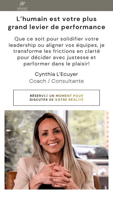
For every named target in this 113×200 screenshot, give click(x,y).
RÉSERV (37, 96)
